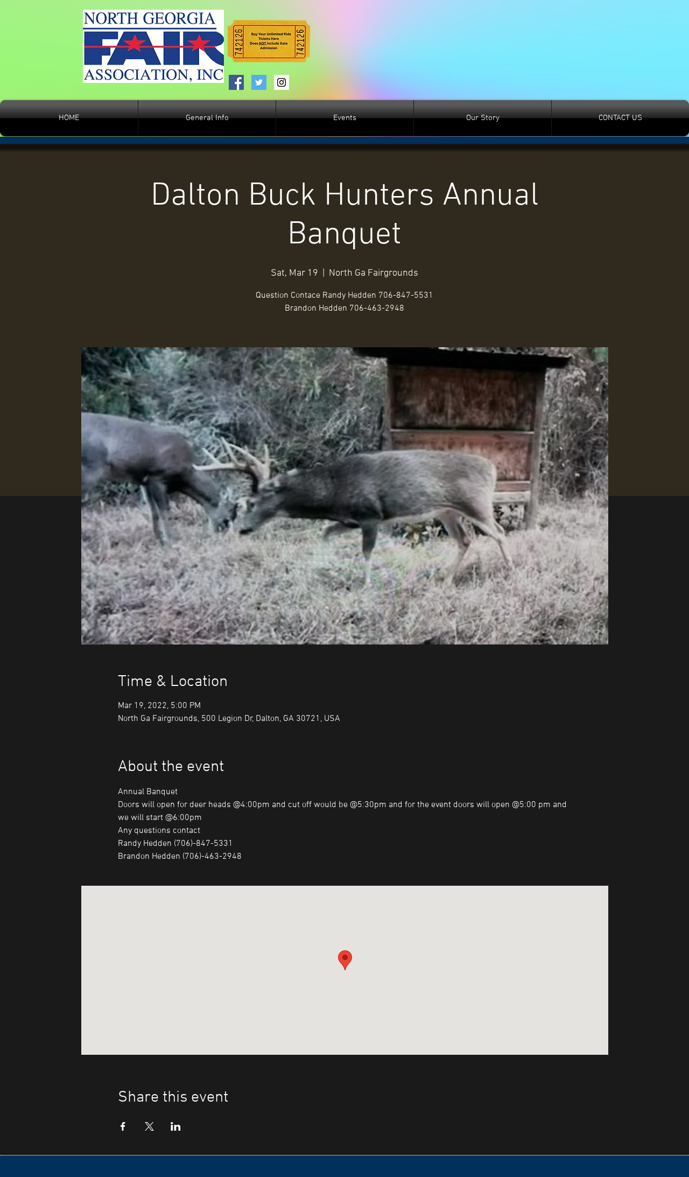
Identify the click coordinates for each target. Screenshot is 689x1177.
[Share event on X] (149, 1126)
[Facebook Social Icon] (236, 82)
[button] (344, 118)
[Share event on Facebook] (123, 1126)
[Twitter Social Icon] (258, 82)
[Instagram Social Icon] (281, 82)
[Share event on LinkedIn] (176, 1126)
